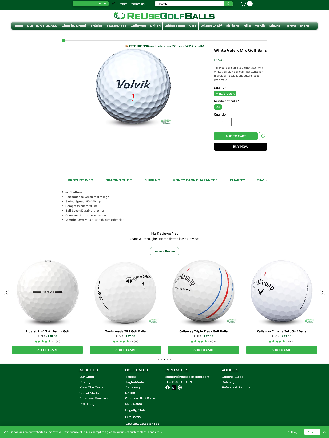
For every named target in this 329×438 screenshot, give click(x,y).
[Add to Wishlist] (263, 136)
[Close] (324, 432)
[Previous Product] (6, 292)
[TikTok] (174, 387)
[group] (164, 306)
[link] (80, 180)
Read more (220, 79)
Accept (312, 432)
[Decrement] (217, 122)
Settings (293, 432)
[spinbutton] (222, 122)
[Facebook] (167, 387)
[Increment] (228, 122)
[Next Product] (322, 292)
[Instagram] (180, 387)
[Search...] (228, 3)
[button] (247, 3)
